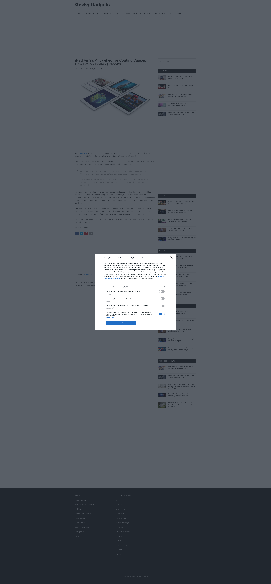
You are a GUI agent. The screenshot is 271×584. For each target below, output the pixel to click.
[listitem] (135, 287)
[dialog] (135, 292)
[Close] (172, 258)
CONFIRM (121, 322)
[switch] (162, 291)
